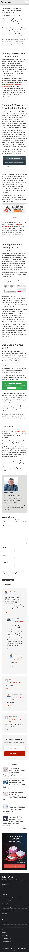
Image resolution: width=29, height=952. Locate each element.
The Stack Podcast (6, 941)
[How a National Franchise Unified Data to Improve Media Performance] (5, 805)
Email (5, 555)
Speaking (4, 913)
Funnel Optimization (7, 904)
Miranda (11, 716)
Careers (4, 932)
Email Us (4, 879)
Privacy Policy (14, 950)
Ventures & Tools (6, 923)
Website (5, 562)
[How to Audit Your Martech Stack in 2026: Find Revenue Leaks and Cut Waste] (5, 817)
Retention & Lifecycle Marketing (9, 907)
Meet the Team (10, 879)
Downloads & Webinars (7, 926)
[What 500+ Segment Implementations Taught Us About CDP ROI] (5, 780)
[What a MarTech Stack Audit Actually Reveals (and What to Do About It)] (5, 792)
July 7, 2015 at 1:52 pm (15, 594)
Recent (14, 764)
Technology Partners (7, 938)
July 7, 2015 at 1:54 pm (15, 682)
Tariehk (11, 591)
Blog (3, 929)
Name (5, 547)
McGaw (8, 2)
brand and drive (20, 432)
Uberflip (4, 280)
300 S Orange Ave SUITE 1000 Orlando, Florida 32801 (7, 884)
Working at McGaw (20, 879)
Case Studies (5, 935)
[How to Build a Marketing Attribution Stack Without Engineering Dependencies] (5, 768)
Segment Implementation (8, 910)
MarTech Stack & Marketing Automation (11, 897)
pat (10, 679)
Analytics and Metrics (7, 900)
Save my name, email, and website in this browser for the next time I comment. (14, 574)
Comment (6, 526)
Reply (6, 612)
